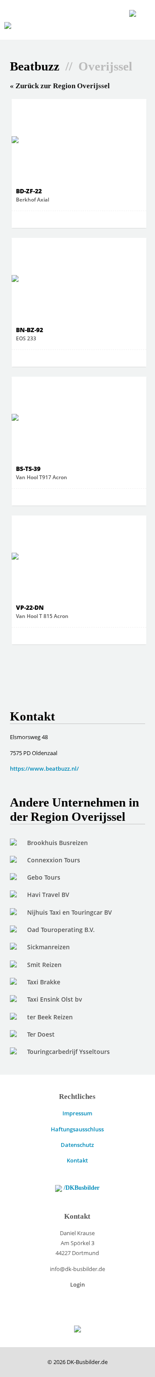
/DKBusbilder (80, 1187)
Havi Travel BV (48, 894)
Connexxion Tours (53, 860)
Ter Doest (41, 1034)
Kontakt (77, 1160)
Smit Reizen (44, 965)
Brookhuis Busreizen (57, 843)
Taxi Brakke (43, 982)
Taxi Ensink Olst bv (54, 999)
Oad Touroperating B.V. (61, 929)
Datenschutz (77, 1145)
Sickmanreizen (48, 947)
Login (77, 1284)
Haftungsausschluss (77, 1129)
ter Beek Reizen (50, 1017)
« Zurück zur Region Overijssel (60, 86)
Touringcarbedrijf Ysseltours (68, 1051)
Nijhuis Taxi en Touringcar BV (69, 912)
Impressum (77, 1113)
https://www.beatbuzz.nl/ (44, 768)
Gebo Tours (43, 877)
